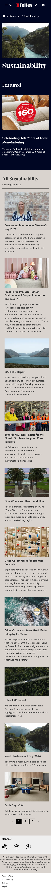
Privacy (5, 883)
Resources (14, 16)
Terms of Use (7, 876)
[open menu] (6, 5)
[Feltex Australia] (24, 5)
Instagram (5, 846)
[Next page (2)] (38, 821)
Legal (4, 886)
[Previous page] (13, 821)
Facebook (29, 846)
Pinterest (17, 846)
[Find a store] (36, 5)
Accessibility (7, 880)
